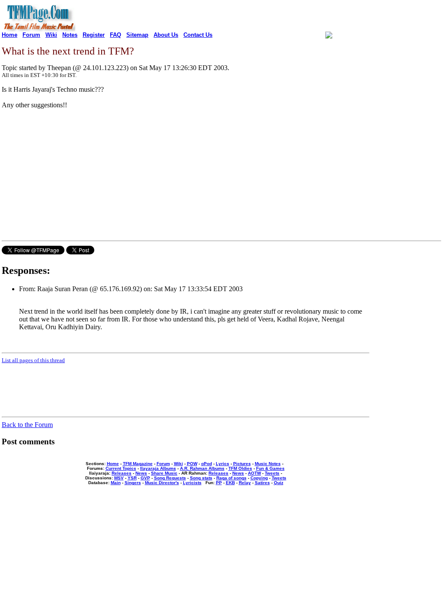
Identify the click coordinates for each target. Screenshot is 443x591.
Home (9, 35)
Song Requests (170, 477)
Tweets (272, 473)
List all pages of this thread (33, 360)
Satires (262, 482)
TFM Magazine (138, 463)
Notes (69, 35)
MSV (119, 477)
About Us (166, 35)
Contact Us (197, 35)
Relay (245, 482)
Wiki (51, 35)
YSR (132, 477)
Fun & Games (270, 468)
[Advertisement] (74, 176)
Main (116, 482)
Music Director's (162, 482)
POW (192, 463)
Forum (31, 35)
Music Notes (268, 463)
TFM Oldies (240, 468)
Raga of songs (231, 477)
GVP (145, 477)
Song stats (201, 477)
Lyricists (192, 482)
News (141, 473)
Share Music (164, 473)
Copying (259, 477)
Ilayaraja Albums (158, 468)
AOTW (254, 473)
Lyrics (222, 463)
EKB (230, 482)
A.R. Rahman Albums (202, 468)
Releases (122, 473)
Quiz (278, 482)
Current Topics (121, 468)
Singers (133, 482)
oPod (206, 463)
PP (219, 482)
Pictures (242, 463)
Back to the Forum (27, 424)
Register (94, 35)
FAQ (115, 35)
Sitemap (137, 35)
